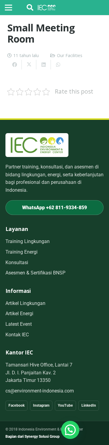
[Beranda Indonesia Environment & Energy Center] (36, 145)
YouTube (65, 405)
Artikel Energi (19, 313)
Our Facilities (69, 55)
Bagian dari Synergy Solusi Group (32, 436)
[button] (30, 7)
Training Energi (21, 252)
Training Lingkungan (27, 241)
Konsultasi (16, 262)
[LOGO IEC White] (47, 8)
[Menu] (8, 7)
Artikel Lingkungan (25, 303)
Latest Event (18, 324)
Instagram (41, 405)
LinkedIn (88, 405)
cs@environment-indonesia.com (39, 391)
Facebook (16, 405)
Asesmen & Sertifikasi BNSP (35, 273)
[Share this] (14, 64)
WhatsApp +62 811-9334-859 (54, 207)
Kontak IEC (17, 335)
